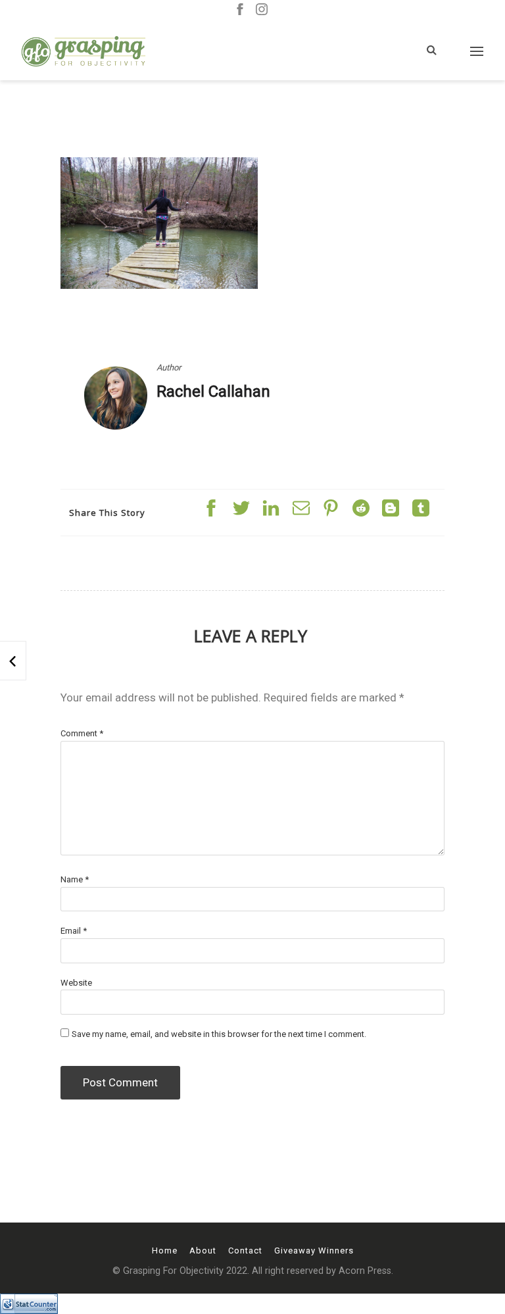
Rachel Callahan (213, 391)
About (202, 1250)
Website (76, 983)
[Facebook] (240, 10)
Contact (245, 1250)
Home (165, 1250)
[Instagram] (261, 10)
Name (74, 879)
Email (73, 931)
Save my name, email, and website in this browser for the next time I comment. (219, 1034)
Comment (81, 733)
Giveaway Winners (314, 1250)
